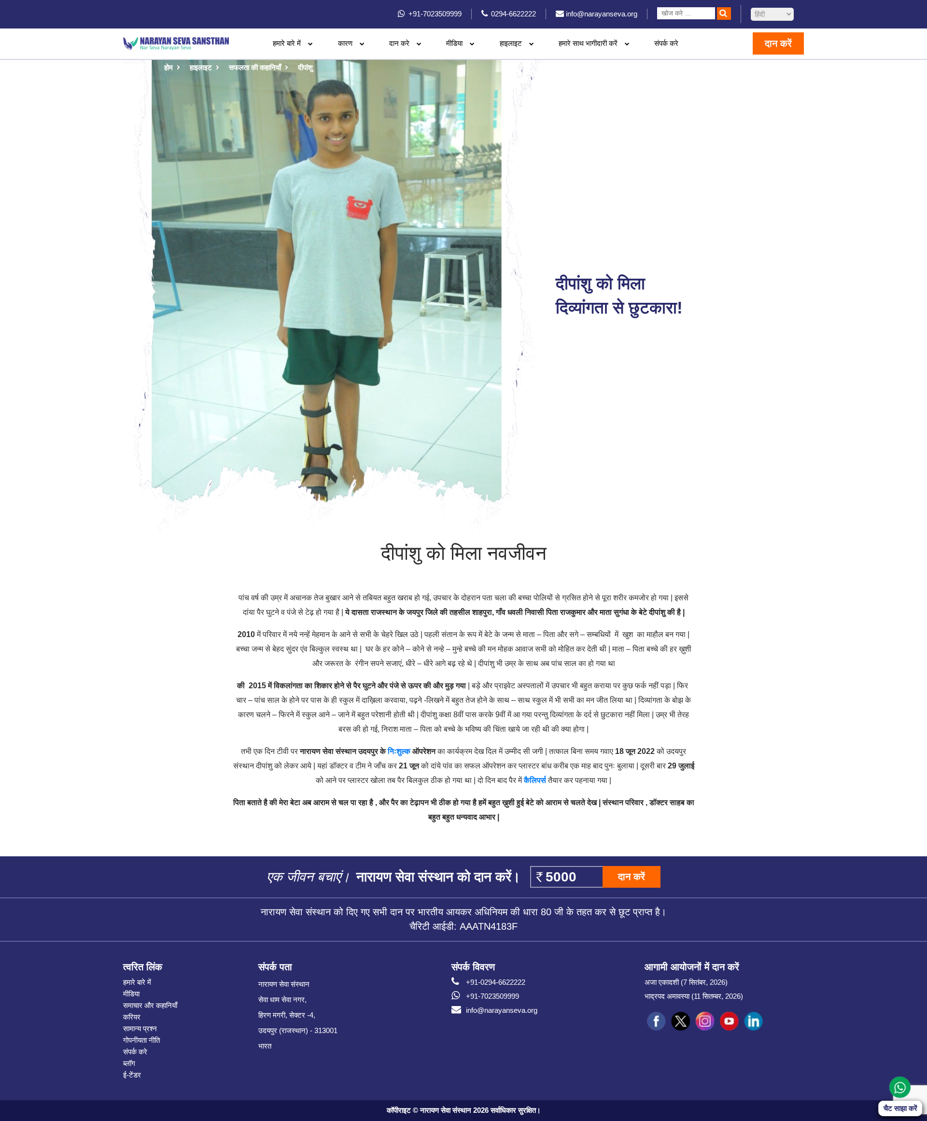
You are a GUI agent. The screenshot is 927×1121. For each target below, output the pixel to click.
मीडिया (131, 994)
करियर (131, 1017)
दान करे (399, 43)
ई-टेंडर (132, 1075)
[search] (724, 13)
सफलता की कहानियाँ (255, 67)
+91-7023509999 (492, 996)
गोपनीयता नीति (141, 1040)
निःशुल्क (398, 751)
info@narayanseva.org (501, 1010)
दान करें (778, 43)
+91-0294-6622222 (495, 982)
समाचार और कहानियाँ (150, 1005)
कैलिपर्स (535, 780)
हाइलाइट (511, 43)
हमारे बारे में (137, 982)
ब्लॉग (129, 1063)
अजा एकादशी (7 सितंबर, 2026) (686, 982)
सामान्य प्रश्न (140, 1028)
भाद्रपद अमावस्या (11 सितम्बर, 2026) (694, 996)
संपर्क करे (666, 43)
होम (168, 67)
